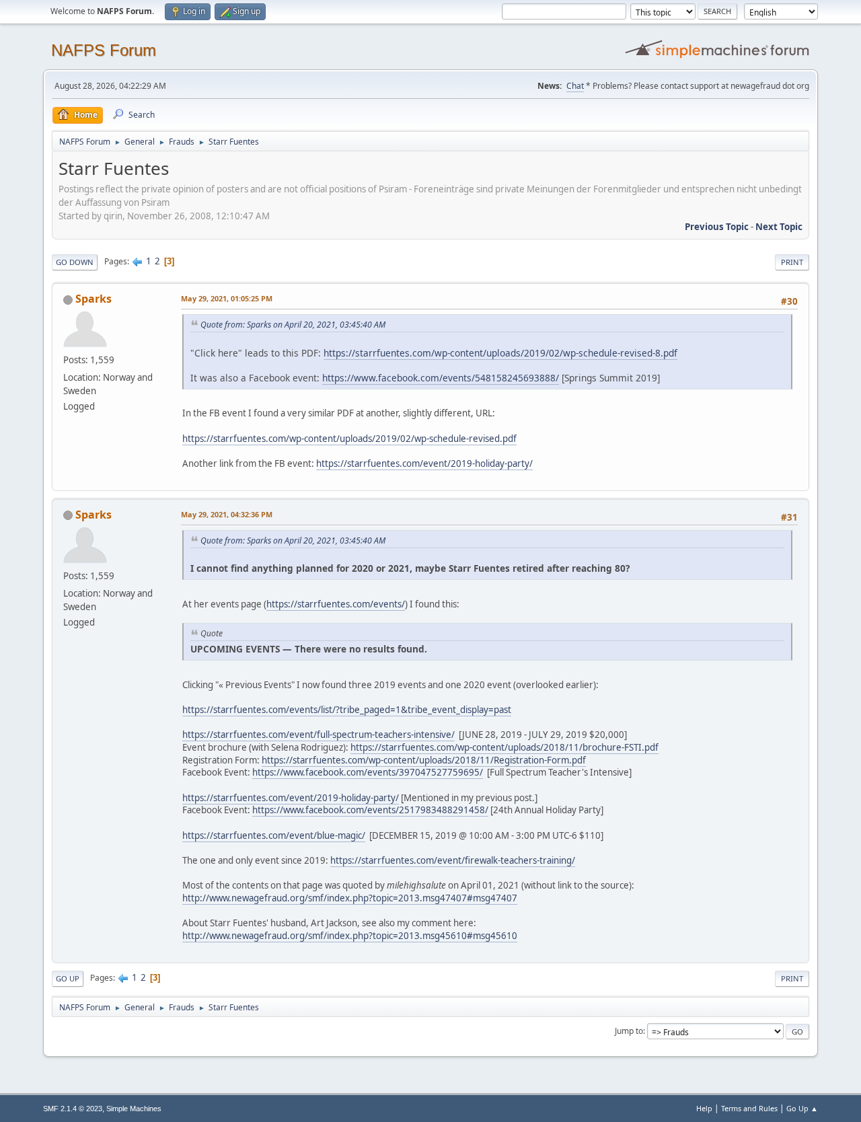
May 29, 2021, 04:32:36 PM (226, 514)
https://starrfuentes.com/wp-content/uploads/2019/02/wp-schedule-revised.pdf (349, 439)
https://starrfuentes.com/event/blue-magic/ (273, 835)
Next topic (778, 227)
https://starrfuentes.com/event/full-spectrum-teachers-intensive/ (318, 734)
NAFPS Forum (103, 50)
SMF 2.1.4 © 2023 (72, 1109)
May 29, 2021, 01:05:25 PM (226, 298)
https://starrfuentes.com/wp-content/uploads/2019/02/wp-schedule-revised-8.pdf (500, 352)
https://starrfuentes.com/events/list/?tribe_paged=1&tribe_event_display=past (346, 710)
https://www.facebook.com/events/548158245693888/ (440, 377)
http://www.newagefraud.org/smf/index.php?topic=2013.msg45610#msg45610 (349, 936)
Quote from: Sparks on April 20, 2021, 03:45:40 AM (292, 324)
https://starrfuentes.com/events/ (335, 604)
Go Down (74, 262)
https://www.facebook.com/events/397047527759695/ (367, 772)
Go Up (67, 978)
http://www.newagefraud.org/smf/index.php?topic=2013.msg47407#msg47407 (349, 898)
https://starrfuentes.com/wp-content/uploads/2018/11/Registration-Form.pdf (424, 760)
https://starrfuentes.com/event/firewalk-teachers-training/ (452, 860)
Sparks (93, 298)
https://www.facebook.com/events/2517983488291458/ (370, 810)
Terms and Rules (749, 1108)
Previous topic (717, 227)
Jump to (629, 1031)
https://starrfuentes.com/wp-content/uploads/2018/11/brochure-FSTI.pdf (504, 747)
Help (704, 1108)
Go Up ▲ (802, 1108)
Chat (575, 85)
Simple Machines (133, 1109)
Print (792, 262)
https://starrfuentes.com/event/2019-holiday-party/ (424, 463)
